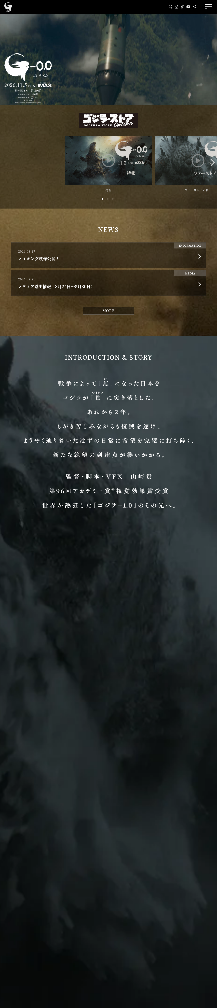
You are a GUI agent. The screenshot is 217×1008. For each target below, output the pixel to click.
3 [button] (113, 200)
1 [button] (103, 200)
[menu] (208, 7)
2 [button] (108, 200)
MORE (108, 310)
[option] (108, 164)
